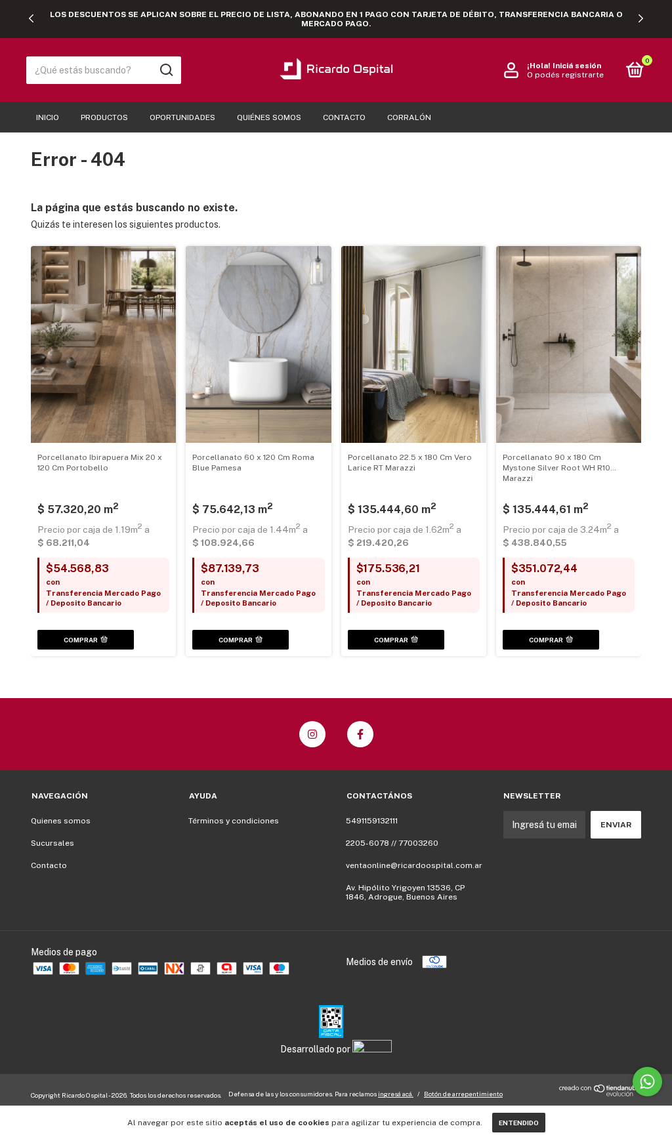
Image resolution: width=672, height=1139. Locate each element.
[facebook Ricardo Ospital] (360, 734)
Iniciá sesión (577, 65)
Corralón (409, 117)
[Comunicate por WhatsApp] (647, 1081)
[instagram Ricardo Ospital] (312, 734)
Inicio (47, 117)
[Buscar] (166, 70)
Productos (104, 117)
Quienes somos (61, 820)
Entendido (519, 1123)
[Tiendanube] (600, 1093)
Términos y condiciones (233, 820)
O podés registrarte (565, 74)
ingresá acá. (395, 1094)
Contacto (344, 117)
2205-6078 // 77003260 (392, 843)
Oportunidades (182, 117)
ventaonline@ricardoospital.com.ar (414, 865)
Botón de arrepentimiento (463, 1094)
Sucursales (52, 843)
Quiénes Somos (269, 117)
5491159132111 (372, 820)
